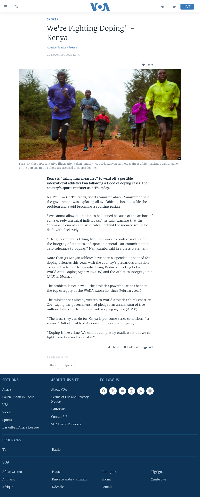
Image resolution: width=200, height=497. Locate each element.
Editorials (58, 409)
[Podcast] (150, 390)
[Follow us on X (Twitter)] (113, 390)
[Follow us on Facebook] (103, 390)
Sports (52, 19)
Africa (6, 389)
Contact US (59, 417)
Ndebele (58, 487)
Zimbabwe (158, 479)
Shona (106, 479)
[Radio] (163, 7)
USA (5, 404)
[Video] (174, 7)
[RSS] (141, 390)
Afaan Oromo (12, 471)
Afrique (7, 487)
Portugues (109, 471)
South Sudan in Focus (18, 397)
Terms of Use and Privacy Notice (70, 399)
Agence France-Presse (62, 47)
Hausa (57, 471)
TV (4, 449)
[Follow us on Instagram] (131, 390)
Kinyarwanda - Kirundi (69, 479)
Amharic (8, 479)
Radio (56, 449)
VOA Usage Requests (66, 424)
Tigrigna (157, 471)
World (6, 412)
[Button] (147, 64)
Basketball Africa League (20, 427)
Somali (107, 487)
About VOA (59, 389)
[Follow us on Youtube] (122, 390)
